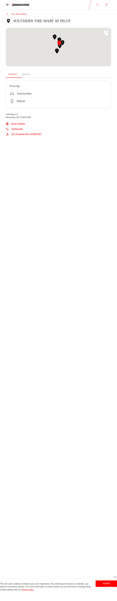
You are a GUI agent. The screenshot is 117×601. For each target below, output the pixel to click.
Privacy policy (27, 589)
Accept (106, 583)
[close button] (115, 577)
